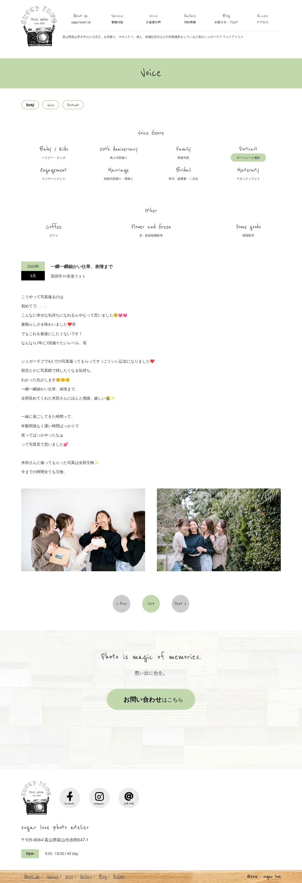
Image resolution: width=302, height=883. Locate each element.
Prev (123, 603)
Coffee (54, 230)
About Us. (81, 18)
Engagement (53, 174)
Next (179, 603)
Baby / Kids (54, 153)
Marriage (118, 174)
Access (262, 18)
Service (117, 18)
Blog (226, 18)
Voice (153, 18)
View (151, 603)
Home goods (248, 230)
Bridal (183, 174)
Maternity (248, 174)
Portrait (248, 153)
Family (183, 153)
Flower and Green (151, 230)
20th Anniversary (119, 153)
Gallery (190, 18)
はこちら (153, 699)
